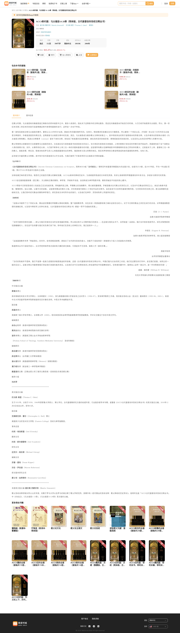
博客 (44, 3)
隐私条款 (95, 619)
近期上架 (63, 3)
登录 (166, 3)
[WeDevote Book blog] (98, 626)
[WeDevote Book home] (10, 3)
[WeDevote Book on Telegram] (94, 626)
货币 (145, 626)
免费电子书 (53, 3)
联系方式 (83, 626)
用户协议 (84, 619)
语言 (145, 620)
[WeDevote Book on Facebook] (89, 626)
